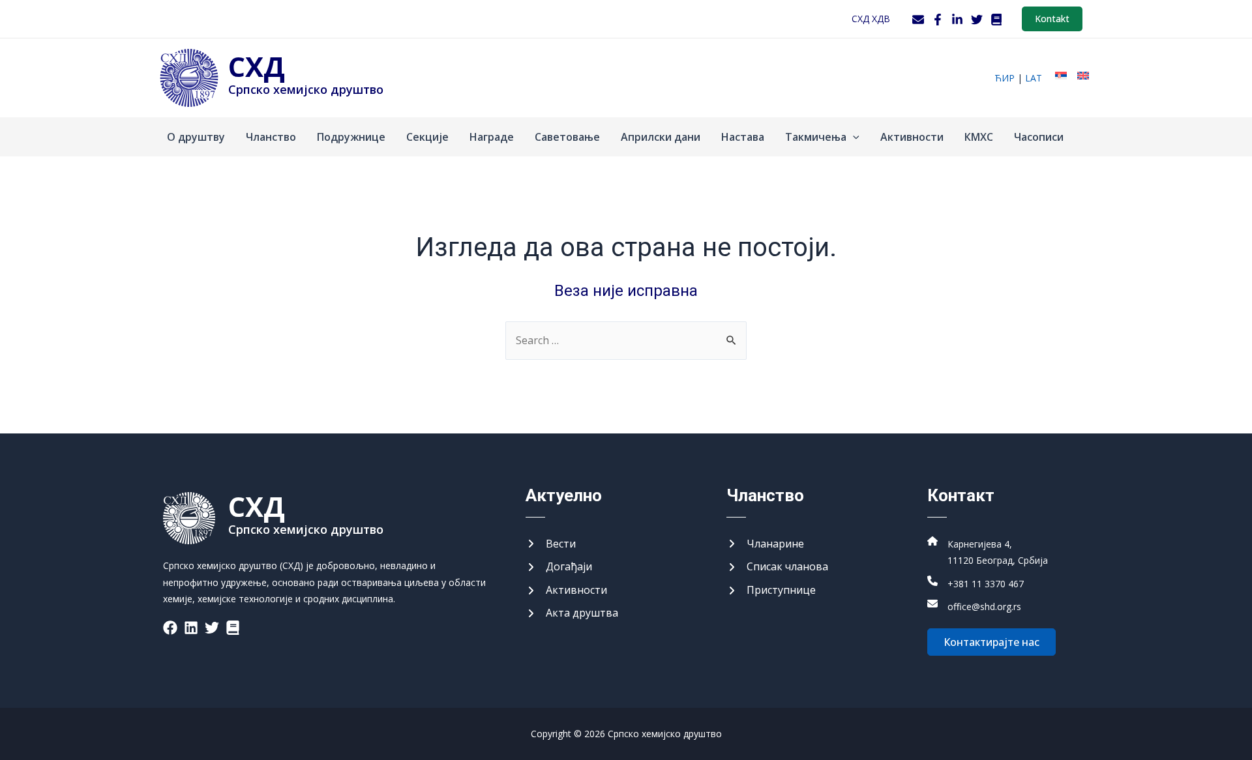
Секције (427, 137)
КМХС (978, 137)
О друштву (196, 137)
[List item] (170, 628)
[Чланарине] (765, 544)
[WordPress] (996, 19)
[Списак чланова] (777, 567)
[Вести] (551, 544)
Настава (742, 137)
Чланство (271, 137)
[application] (852, 136)
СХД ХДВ (871, 18)
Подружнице (351, 137)
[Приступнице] (771, 590)
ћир (1004, 78)
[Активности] (566, 590)
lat (1033, 78)
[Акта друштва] (572, 613)
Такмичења (815, 137)
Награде (492, 137)
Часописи (1039, 137)
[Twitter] (977, 19)
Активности (912, 137)
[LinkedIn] (957, 19)
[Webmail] (918, 19)
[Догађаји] (559, 567)
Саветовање (567, 137)
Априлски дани (660, 137)
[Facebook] (938, 19)
